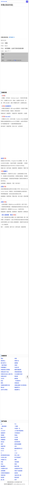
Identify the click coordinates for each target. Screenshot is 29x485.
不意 (15, 60)
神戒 (2, 464)
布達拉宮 (16, 367)
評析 (15, 446)
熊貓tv (16, 435)
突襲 (15, 358)
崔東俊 (16, 473)
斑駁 (2, 461)
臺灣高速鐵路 (17, 444)
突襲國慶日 (3, 367)
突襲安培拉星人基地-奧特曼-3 (8, 374)
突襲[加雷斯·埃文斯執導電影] (21, 385)
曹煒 (2, 358)
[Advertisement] (14, 21)
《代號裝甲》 (17, 380)
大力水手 (3, 430)
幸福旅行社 (3, 459)
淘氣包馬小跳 (17, 475)
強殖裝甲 (3, 433)
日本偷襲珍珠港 (18, 374)
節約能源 (16, 477)
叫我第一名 (17, 428)
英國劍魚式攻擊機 (5, 369)
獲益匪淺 (3, 437)
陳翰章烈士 (17, 387)
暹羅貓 (16, 363)
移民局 (2, 441)
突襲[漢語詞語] (18, 371)
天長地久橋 (3, 457)
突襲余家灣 (3, 376)
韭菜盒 (2, 448)
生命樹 (16, 437)
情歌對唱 (3, 475)
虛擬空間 (3, 446)
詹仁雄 (2, 479)
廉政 (15, 459)
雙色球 (2, 387)
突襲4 (15, 365)
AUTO (2, 450)
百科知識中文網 (18, 482)
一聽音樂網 (3, 426)
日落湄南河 (17, 433)
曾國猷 (2, 435)
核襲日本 (16, 360)
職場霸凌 (3, 466)
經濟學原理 (17, 441)
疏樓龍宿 (3, 439)
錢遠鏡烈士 (17, 389)
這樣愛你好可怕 (18, 468)
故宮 (2, 380)
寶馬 (2, 383)
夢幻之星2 (17, 455)
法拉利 (2, 378)
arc (1, 424)
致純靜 (2, 477)
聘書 (15, 464)
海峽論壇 (16, 461)
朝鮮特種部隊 (17, 369)
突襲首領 (16, 383)
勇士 (2, 428)
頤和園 (16, 376)
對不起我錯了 (17, 457)
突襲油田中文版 (5, 371)
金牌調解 (3, 470)
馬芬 (15, 479)
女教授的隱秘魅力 (5, 473)
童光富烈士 (3, 363)
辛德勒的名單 (4, 468)
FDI (15, 424)
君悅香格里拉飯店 (5, 455)
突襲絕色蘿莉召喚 (5, 385)
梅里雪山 (3, 360)
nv (1, 453)
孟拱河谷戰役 (4, 389)
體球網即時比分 (18, 448)
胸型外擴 (16, 466)
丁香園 (16, 426)
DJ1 (15, 450)
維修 (2, 444)
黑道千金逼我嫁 (18, 470)
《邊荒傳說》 (4, 365)
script (15, 453)
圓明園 (16, 378)
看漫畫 (16, 439)
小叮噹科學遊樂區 (18, 430)
